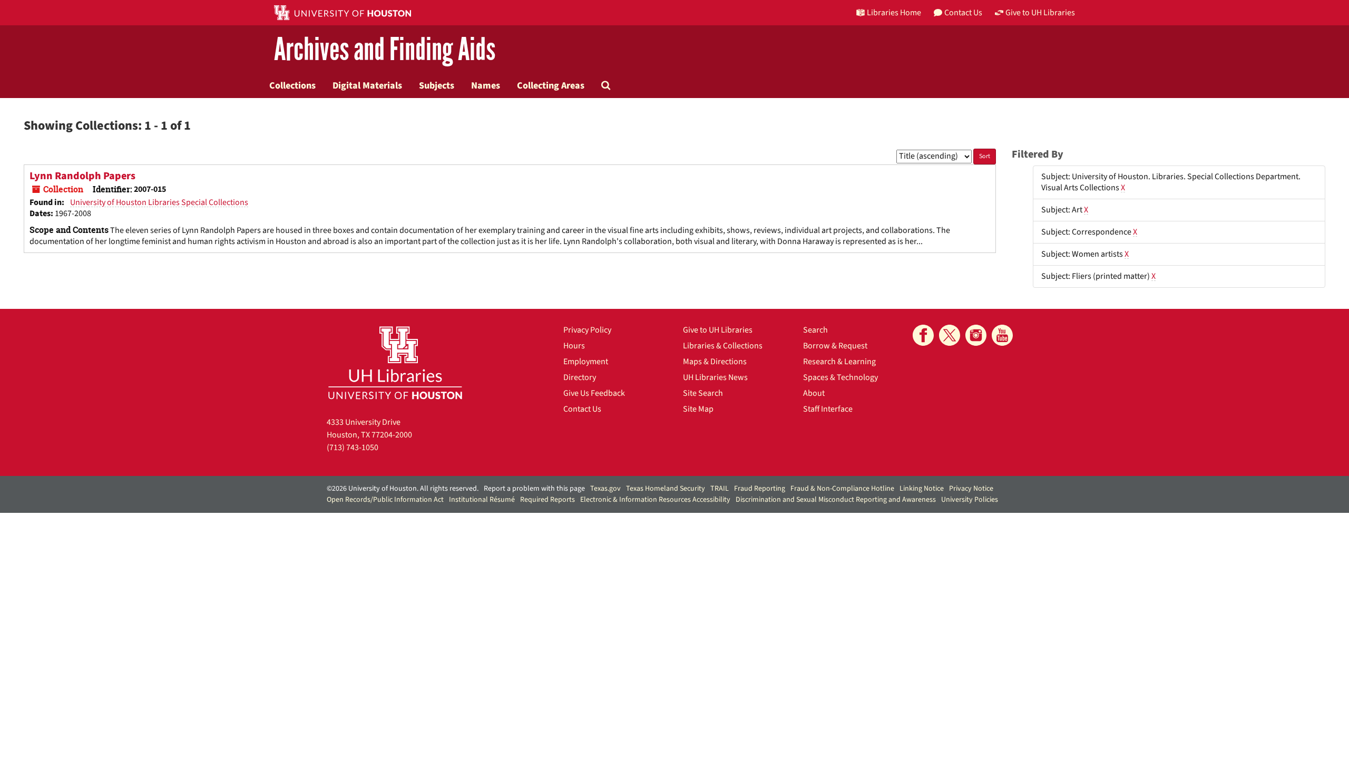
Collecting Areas (550, 85)
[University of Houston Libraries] (395, 362)
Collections (292, 85)
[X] (949, 335)
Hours (574, 346)
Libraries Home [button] (894, 12)
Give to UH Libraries (717, 330)
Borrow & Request (835, 346)
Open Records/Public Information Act (385, 499)
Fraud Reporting (759, 488)
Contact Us (582, 409)
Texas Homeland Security (665, 488)
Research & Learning (839, 361)
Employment (585, 361)
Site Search (703, 393)
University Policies (969, 499)
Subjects (436, 85)
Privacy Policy (587, 330)
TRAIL (719, 488)
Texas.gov (605, 488)
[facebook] (923, 335)
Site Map (698, 409)
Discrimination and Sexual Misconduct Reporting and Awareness (836, 499)
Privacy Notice (971, 488)
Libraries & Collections (723, 346)
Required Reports (547, 499)
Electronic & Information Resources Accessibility (655, 499)
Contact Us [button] (963, 12)
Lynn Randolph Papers (82, 176)
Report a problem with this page (534, 488)
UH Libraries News (715, 377)
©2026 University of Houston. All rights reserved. (402, 488)
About (814, 393)
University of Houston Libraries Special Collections (159, 202)
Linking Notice (922, 488)
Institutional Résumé (482, 499)
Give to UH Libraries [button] (1040, 12)
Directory (579, 377)
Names (485, 85)
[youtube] (1002, 335)
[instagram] (975, 335)
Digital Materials (367, 85)
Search (815, 330)
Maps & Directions (715, 361)
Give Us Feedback (594, 393)
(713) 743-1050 (352, 447)
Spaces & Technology (840, 377)
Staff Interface (828, 409)
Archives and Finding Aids (384, 49)
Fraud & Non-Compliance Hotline (842, 488)
